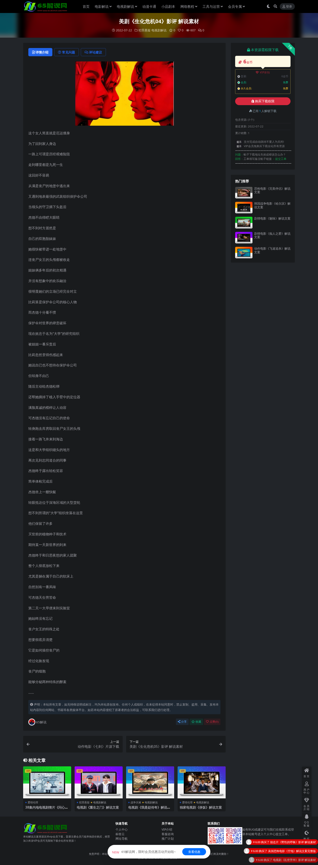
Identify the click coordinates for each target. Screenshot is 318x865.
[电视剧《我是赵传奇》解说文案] (150, 782)
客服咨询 (168, 834)
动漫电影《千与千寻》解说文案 (296, 862)
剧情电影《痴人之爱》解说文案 (272, 235)
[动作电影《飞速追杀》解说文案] (243, 252)
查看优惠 (194, 852)
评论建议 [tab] (95, 52)
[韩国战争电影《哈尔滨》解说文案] (243, 207)
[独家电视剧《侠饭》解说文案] (202, 782)
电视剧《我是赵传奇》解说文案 (149, 809)
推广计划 (168, 838)
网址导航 (122, 838)
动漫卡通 (149, 6)
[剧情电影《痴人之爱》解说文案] (243, 237)
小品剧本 (168, 6)
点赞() (214, 721)
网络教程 (187, 6)
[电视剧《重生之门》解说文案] (99, 782)
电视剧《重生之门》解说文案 (98, 807)
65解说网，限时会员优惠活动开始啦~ (144, 851)
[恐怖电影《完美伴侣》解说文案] (243, 192)
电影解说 (102, 6)
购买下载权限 (265, 101)
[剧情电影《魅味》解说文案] (243, 222)
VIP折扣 (265, 72)
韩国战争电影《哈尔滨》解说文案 (272, 205)
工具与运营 (211, 6)
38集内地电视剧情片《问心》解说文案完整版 (46, 809)
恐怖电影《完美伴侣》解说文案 (272, 190)
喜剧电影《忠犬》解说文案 (299, 853)
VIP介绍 (167, 829)
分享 (184, 721)
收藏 (198, 721)
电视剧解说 (125, 6)
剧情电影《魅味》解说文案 (272, 218)
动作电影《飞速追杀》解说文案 (272, 250)
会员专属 (235, 6)
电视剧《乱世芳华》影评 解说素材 (294, 844)
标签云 (120, 834)
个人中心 (122, 829)
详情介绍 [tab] (41, 52)
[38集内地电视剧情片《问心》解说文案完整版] (47, 782)
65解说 (41, 722)
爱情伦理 (33, 802)
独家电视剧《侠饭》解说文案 (201, 807)
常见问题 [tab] (68, 52)
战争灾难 (136, 802)
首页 (86, 6)
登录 (289, 6)
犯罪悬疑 (144, 30)
